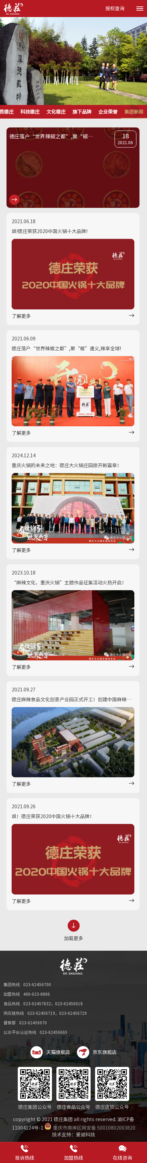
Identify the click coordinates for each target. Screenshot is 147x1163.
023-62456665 (53, 1032)
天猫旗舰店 (58, 1052)
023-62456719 (41, 1013)
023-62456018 (69, 1003)
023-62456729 (73, 1013)
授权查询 (114, 8)
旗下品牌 (82, 111)
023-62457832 (37, 1003)
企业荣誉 (108, 111)
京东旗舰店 (105, 1052)
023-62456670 (33, 1023)
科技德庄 (30, 111)
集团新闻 (134, 111)
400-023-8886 (36, 994)
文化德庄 (56, 111)
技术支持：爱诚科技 (73, 1134)
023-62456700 (37, 984)
